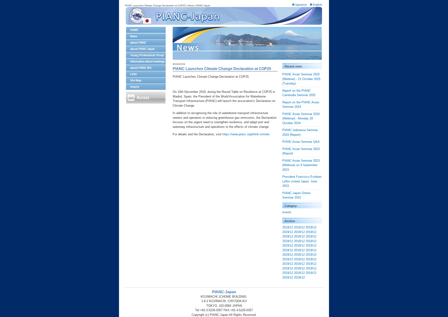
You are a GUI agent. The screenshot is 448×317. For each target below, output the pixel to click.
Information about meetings (146, 61)
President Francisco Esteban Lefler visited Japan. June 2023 (302, 181)
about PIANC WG (146, 68)
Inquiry (146, 87)
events (286, 212)
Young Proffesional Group (146, 55)
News (146, 36)
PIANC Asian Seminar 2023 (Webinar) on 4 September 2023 (301, 165)
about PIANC (146, 42)
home (146, 30)
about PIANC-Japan (146, 49)
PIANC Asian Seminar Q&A (301, 141)
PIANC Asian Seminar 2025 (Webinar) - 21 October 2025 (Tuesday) (301, 79)
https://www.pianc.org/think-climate (246, 134)
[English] (316, 5)
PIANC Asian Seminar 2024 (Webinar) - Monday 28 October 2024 (301, 118)
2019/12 (287, 227)
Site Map (146, 80)
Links (146, 74)
